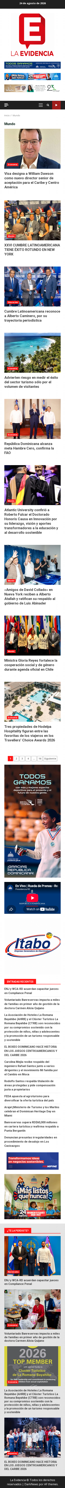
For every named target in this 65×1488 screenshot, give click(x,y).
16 (39, 758)
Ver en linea (56, 105)
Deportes (12, 1453)
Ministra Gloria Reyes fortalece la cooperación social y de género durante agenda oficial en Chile (32, 636)
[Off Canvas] (6, 105)
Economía (12, 164)
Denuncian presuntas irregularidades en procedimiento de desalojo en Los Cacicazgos (30, 1141)
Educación (13, 302)
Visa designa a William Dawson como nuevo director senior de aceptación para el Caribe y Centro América (32, 149)
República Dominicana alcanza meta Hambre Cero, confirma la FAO (32, 419)
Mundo (11, 236)
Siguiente (50, 758)
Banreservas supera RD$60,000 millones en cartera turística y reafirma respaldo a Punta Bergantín (31, 1126)
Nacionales (13, 1272)
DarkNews (31, 1484)
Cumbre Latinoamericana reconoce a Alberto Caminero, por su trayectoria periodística (32, 286)
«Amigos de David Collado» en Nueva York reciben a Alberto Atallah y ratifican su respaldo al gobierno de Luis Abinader (32, 565)
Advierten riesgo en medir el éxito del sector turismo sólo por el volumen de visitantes (32, 353)
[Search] (48, 105)
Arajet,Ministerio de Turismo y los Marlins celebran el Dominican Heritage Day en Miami (31, 1111)
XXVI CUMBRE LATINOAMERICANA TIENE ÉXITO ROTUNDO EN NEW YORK (32, 220)
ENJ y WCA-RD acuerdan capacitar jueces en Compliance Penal (32, 1256)
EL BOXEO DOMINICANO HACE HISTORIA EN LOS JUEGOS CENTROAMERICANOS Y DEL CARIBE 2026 (30, 1051)
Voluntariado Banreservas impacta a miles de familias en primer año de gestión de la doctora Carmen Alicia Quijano (32, 1004)
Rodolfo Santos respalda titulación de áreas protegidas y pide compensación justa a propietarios (29, 1085)
